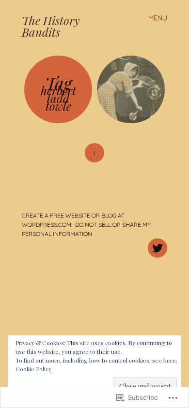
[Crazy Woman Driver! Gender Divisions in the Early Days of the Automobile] (131, 89)
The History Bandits (51, 26)
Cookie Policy (33, 369)
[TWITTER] (156, 242)
